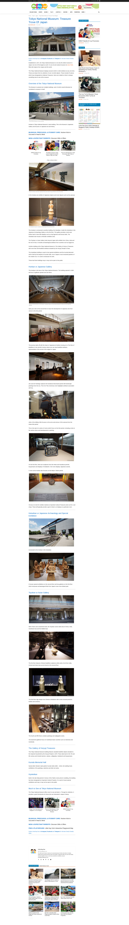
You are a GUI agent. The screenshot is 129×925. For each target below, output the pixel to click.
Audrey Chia (81, 73)
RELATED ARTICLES (33, 865)
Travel (33, 15)
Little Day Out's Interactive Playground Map (59, 828)
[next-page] (31, 918)
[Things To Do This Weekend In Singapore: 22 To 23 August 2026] (36, 803)
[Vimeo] (97, 1)
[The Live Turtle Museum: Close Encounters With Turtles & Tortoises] (68, 145)
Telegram (57, 58)
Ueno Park (70, 65)
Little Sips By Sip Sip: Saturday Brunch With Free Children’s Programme (67, 914)
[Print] (45, 841)
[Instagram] (94, 1)
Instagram (43, 58)
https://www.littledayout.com (42, 851)
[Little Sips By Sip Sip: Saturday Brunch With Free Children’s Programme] (68, 907)
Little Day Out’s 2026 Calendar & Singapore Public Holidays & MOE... (89, 126)
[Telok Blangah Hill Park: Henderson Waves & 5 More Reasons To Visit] (52, 874)
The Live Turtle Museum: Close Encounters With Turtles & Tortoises (68, 154)
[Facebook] (92, 1)
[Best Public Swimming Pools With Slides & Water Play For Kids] (68, 891)
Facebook (49, 58)
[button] (98, 12)
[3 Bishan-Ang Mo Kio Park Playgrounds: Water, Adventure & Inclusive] (36, 907)
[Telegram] (48, 841)
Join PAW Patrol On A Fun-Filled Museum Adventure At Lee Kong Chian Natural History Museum (67, 881)
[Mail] (44, 859)
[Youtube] (99, 1)
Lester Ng (80, 99)
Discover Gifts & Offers (58, 138)
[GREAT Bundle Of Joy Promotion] (36, 145)
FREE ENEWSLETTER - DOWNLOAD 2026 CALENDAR (87, 105)
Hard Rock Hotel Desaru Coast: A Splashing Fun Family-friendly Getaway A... (89, 69)
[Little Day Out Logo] (39, 7)
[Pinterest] (36, 841)
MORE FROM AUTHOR (44, 865)
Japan (37, 15)
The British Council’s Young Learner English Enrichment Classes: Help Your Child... (52, 154)
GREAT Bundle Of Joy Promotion (89, 41)
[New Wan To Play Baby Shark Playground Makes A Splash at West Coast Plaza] (52, 907)
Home (30, 15)
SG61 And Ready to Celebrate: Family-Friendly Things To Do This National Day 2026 (35, 898)
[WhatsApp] (39, 841)
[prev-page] (29, 918)
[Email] (42, 841)
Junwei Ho (80, 129)
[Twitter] (96, 1)
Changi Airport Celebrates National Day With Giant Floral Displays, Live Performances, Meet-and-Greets (52, 898)
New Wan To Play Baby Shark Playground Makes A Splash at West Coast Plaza (52, 914)
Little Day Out (32, 24)
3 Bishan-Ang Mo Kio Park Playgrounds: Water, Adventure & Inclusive (35, 914)
